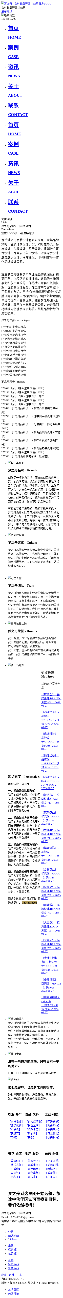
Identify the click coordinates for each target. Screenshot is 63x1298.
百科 (10, 1260)
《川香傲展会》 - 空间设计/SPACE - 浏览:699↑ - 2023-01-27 (50, 1005)
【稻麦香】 (31, 1133)
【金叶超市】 (33, 1168)
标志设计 (13, 1249)
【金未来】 (31, 1176)
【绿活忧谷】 (16, 1125)
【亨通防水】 (53, 1129)
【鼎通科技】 (53, 1137)
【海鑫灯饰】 (53, 1125)
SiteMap (12, 1239)
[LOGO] (26, 3)
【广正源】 (51, 1176)
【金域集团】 (33, 1164)
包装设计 (13, 1253)
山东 (19, 1274)
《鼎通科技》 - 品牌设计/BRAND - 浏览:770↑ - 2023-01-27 (50, 741)
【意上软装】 (53, 1133)
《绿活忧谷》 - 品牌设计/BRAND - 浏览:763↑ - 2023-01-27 (50, 763)
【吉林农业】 (16, 1121)
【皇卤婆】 (15, 1172)
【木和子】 (15, 1176)
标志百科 (13, 1264)
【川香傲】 (15, 1168)
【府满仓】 (15, 1129)
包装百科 (13, 1268)
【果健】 (30, 1137)
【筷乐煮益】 (16, 1164)
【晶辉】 (13, 1137)
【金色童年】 (33, 1172)
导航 (10, 1231)
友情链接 (13, 1289)
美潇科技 (13, 1293)
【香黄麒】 (51, 1172)
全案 (10, 1245)
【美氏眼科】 (53, 1164)
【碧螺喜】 (15, 1133)
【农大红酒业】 (34, 1121)
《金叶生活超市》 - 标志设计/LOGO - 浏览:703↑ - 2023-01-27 (49, 965)
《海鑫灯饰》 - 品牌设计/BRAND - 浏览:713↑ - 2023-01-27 (50, 855)
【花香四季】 (53, 1160)
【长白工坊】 (33, 1125)
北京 (4, 1274)
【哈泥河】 (51, 1168)
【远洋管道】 (53, 1121)
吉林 (11, 1274)
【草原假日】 (16, 1160)
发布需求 (6, 11)
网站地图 (13, 1235)
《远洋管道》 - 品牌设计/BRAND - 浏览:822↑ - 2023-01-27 (50, 720)
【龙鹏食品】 (33, 1129)
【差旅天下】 (33, 1160)
